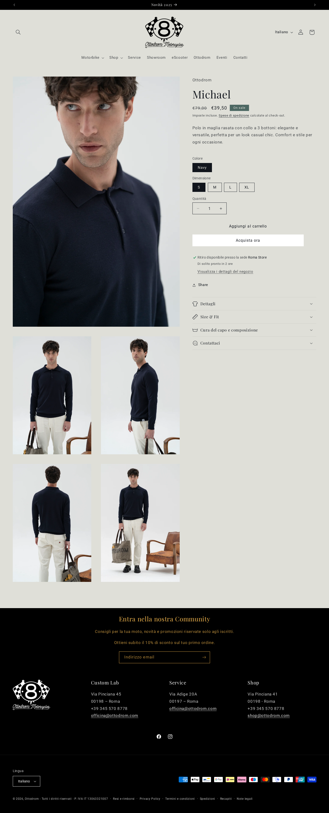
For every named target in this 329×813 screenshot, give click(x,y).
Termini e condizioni (180, 798)
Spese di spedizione (234, 115)
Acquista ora (248, 240)
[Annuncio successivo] (314, 5)
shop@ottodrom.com (269, 715)
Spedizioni (207, 798)
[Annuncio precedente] (14, 5)
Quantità (199, 199)
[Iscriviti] (204, 657)
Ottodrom (32, 798)
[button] (18, 32)
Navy (202, 167)
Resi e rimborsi (124, 798)
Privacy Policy (150, 798)
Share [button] (203, 285)
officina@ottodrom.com (114, 715)
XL (246, 187)
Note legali (245, 798)
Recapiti (226, 798)
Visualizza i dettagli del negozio (225, 271)
